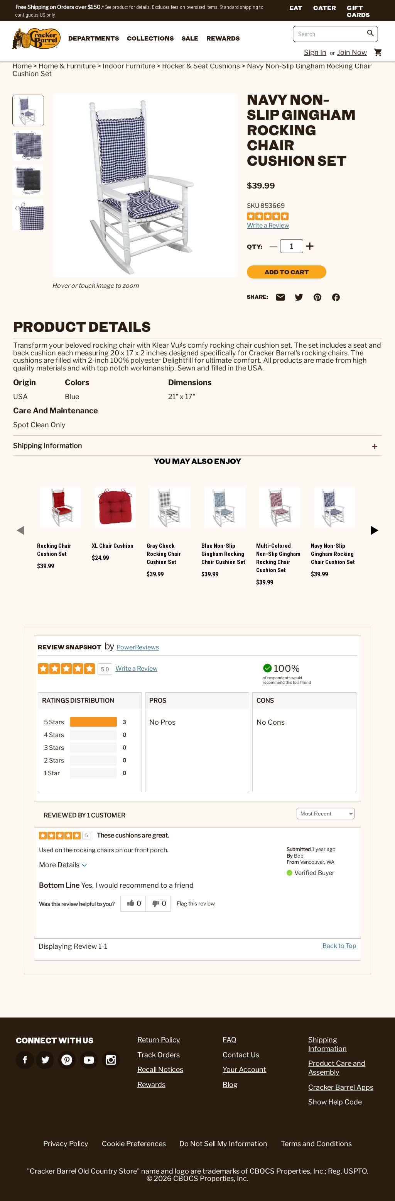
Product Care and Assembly (336, 1067)
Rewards (223, 38)
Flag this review (196, 903)
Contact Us (241, 1055)
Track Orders (158, 1055)
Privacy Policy (65, 1144)
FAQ (229, 1040)
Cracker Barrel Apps (340, 1087)
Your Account (244, 1069)
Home (22, 66)
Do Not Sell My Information (223, 1144)
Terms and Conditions (316, 1144)
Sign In (315, 52)
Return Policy (158, 1040)
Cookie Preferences (134, 1144)
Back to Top (339, 946)
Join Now (352, 52)
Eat (296, 7)
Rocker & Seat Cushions (201, 66)
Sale (190, 38)
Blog (230, 1084)
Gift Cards (358, 10)
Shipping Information (327, 1044)
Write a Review (268, 225)
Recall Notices (160, 1069)
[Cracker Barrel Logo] (36, 39)
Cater (324, 7)
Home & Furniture (67, 66)
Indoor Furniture (129, 66)
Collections (150, 38)
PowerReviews (137, 647)
